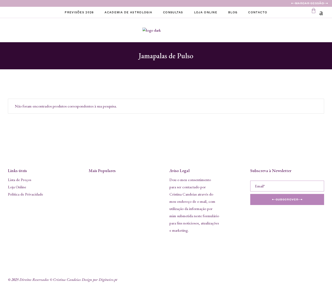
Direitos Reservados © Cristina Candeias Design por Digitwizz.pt (68, 279)
